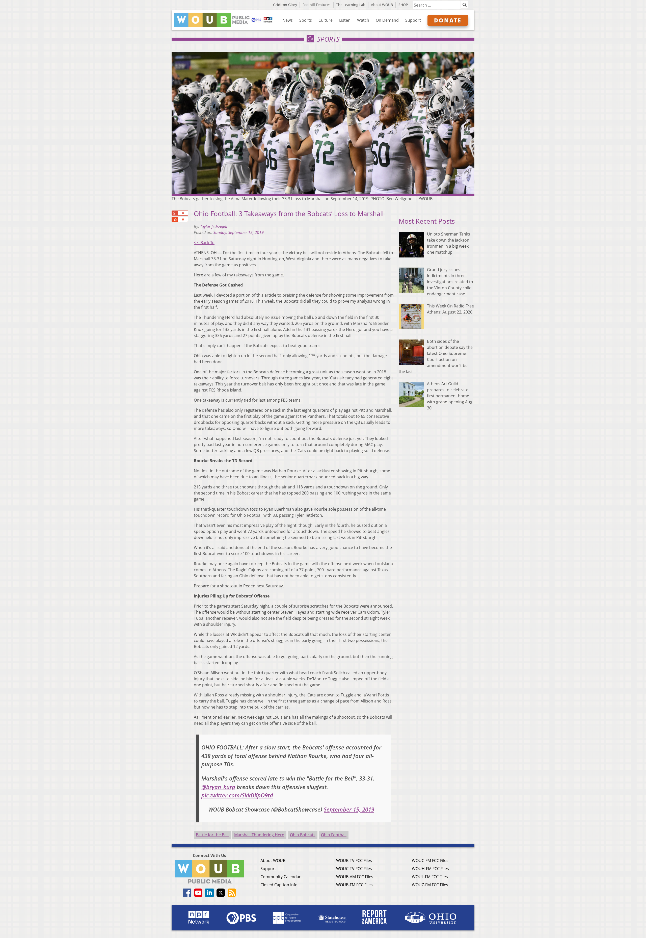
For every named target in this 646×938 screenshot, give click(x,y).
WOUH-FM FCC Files (430, 868)
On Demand (387, 20)
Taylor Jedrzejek (213, 226)
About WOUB (382, 4)
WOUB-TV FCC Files (354, 860)
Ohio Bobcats (302, 835)
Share (175, 219)
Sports (305, 20)
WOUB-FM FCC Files (354, 885)
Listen (345, 20)
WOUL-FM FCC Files (430, 876)
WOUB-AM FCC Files (354, 876)
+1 (175, 213)
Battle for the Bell (212, 835)
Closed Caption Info (279, 885)
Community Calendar (280, 876)
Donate (448, 20)
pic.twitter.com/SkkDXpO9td (237, 795)
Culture (325, 20)
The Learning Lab (350, 4)
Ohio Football (333, 835)
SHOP (403, 4)
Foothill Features (317, 4)
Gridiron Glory (285, 4)
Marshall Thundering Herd (259, 835)
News (287, 20)
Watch (363, 20)
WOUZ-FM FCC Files (430, 885)
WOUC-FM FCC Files (430, 860)
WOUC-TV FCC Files (354, 868)
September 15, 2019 (349, 809)
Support (413, 20)
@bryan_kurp (218, 787)
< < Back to (204, 242)
